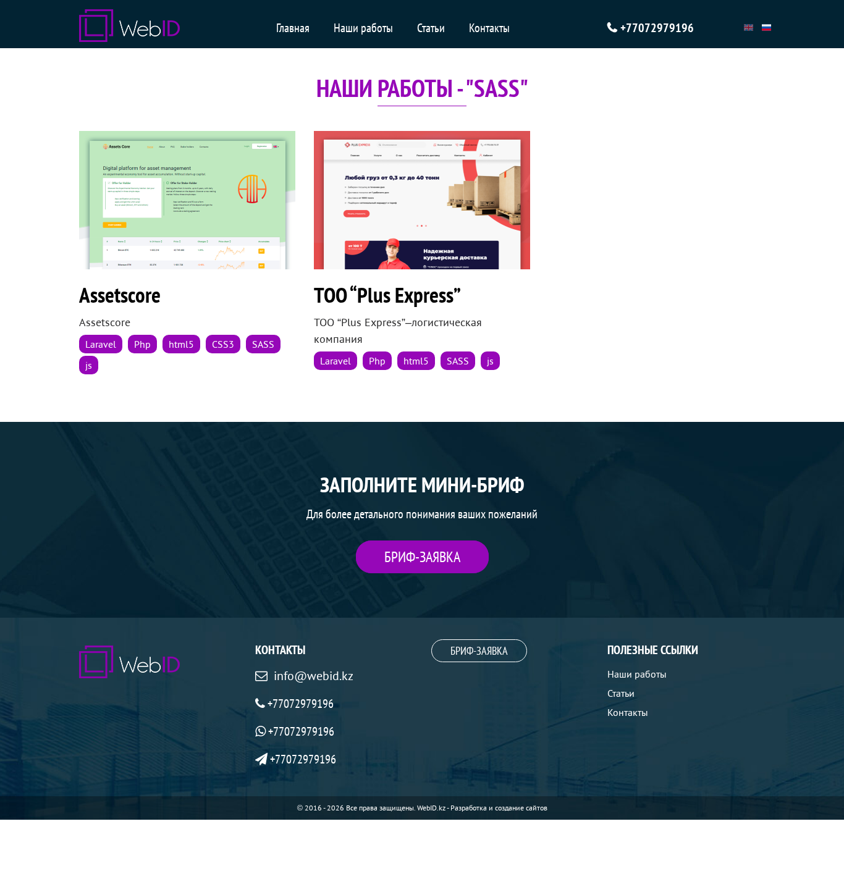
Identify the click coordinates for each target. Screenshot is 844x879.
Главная (293, 28)
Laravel (100, 344)
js (88, 365)
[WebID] (129, 25)
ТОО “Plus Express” (387, 294)
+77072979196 (657, 28)
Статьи (431, 28)
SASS (263, 344)
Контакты (489, 28)
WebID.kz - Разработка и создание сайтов (482, 807)
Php (142, 344)
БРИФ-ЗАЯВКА (422, 556)
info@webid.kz (313, 676)
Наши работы (363, 28)
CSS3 (223, 344)
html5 (181, 344)
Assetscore (120, 294)
